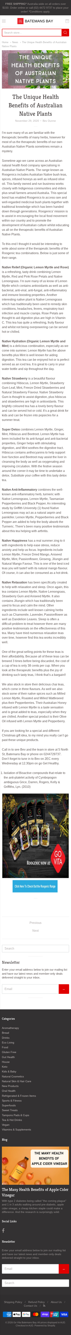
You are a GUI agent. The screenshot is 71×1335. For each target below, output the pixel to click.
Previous (35, 922)
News (15, 42)
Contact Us (30, 1305)
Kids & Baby (9, 1071)
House (6, 1061)
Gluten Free (9, 1052)
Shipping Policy (13, 1302)
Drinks (5, 1037)
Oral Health (9, 1090)
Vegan (5, 1124)
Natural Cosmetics (13, 1076)
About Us (56, 1302)
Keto (4, 1066)
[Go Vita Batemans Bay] (36, 21)
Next (35, 930)
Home (5, 42)
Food (5, 1047)
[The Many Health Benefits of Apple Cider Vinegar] (35, 1166)
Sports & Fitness (12, 1100)
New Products (10, 1086)
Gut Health (8, 1057)
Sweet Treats (10, 1110)
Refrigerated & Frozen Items (19, 1095)
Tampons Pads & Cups (15, 1115)
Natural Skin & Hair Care (16, 1081)
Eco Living (8, 1042)
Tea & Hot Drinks (12, 1119)
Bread (5, 1032)
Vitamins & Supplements (16, 1129)
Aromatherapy (10, 1027)
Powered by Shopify (44, 1325)
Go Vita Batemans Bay (24, 1322)
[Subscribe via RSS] (44, 1305)
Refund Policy (36, 1302)
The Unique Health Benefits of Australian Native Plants (35, 105)
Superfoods (9, 1105)
